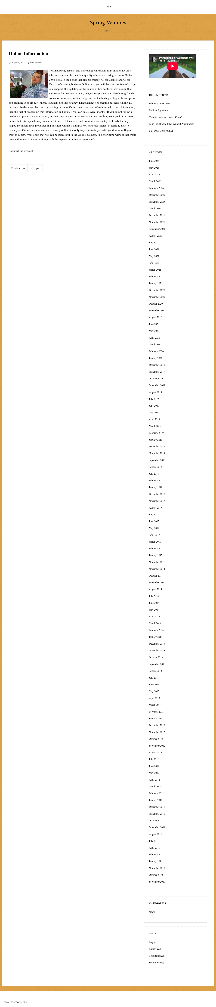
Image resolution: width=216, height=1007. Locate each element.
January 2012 (155, 800)
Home (109, 6)
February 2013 (156, 711)
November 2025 (157, 201)
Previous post (18, 168)
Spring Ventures (108, 22)
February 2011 (156, 854)
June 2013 (154, 684)
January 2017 (155, 555)
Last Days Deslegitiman (161, 130)
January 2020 (155, 358)
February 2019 (156, 432)
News (152, 911)
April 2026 (154, 174)
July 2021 (154, 242)
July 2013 (154, 677)
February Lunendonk (159, 103)
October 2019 (156, 378)
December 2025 (157, 194)
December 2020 (157, 290)
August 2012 (155, 752)
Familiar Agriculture (159, 110)
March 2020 (155, 344)
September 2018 (157, 460)
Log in (152, 942)
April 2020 (154, 337)
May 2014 (154, 609)
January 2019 (155, 439)
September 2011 (157, 827)
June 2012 (154, 766)
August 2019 (155, 392)
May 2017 (154, 528)
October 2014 (156, 575)
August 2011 (155, 834)
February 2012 (156, 793)
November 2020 (157, 296)
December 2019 (157, 364)
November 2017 (157, 500)
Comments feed (156, 955)
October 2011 (156, 820)
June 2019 (154, 405)
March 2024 (155, 208)
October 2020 (156, 303)
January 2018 (155, 487)
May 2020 (154, 330)
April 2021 (154, 262)
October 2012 (156, 738)
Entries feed (155, 948)
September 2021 (157, 228)
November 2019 (157, 371)
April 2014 (154, 616)
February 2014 (156, 630)
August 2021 (155, 235)
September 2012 (157, 745)
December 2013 (157, 643)
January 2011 (155, 861)
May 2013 (154, 691)
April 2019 (154, 419)
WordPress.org (156, 962)
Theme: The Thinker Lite (15, 1002)
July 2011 (154, 840)
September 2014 (157, 582)
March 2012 (155, 786)
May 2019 (154, 412)
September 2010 (157, 881)
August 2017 (155, 507)
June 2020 (154, 324)
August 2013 (155, 670)
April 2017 (154, 534)
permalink (29, 150)
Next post (35, 168)
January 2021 (155, 283)
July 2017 (154, 514)
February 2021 (156, 276)
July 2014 (154, 596)
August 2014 (155, 589)
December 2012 (157, 725)
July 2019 (154, 398)
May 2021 (154, 256)
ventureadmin (36, 62)
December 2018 (157, 446)
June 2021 (154, 249)
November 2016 (157, 562)
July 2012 (154, 759)
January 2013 (155, 718)
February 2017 (156, 548)
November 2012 (157, 732)
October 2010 (156, 874)
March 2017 (155, 541)
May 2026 (154, 167)
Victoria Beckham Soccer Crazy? (165, 117)
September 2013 (157, 664)
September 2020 (157, 310)
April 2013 (154, 698)
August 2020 (155, 317)
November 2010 (157, 868)
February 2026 (156, 188)
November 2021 (157, 222)
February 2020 (156, 351)
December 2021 (157, 215)
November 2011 (157, 813)
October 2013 (156, 657)
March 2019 (155, 426)
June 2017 (154, 521)
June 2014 (154, 602)
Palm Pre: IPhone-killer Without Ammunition (171, 123)
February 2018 (156, 480)
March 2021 (155, 269)
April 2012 (154, 779)
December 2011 (157, 806)
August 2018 (155, 466)
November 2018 (157, 453)
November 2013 (157, 650)
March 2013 (155, 704)
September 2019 (157, 385)
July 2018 (154, 473)
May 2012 (154, 772)
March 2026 (155, 181)
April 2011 (154, 847)
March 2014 (155, 623)
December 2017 (157, 494)
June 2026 (154, 160)
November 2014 (157, 568)
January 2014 (155, 636)
